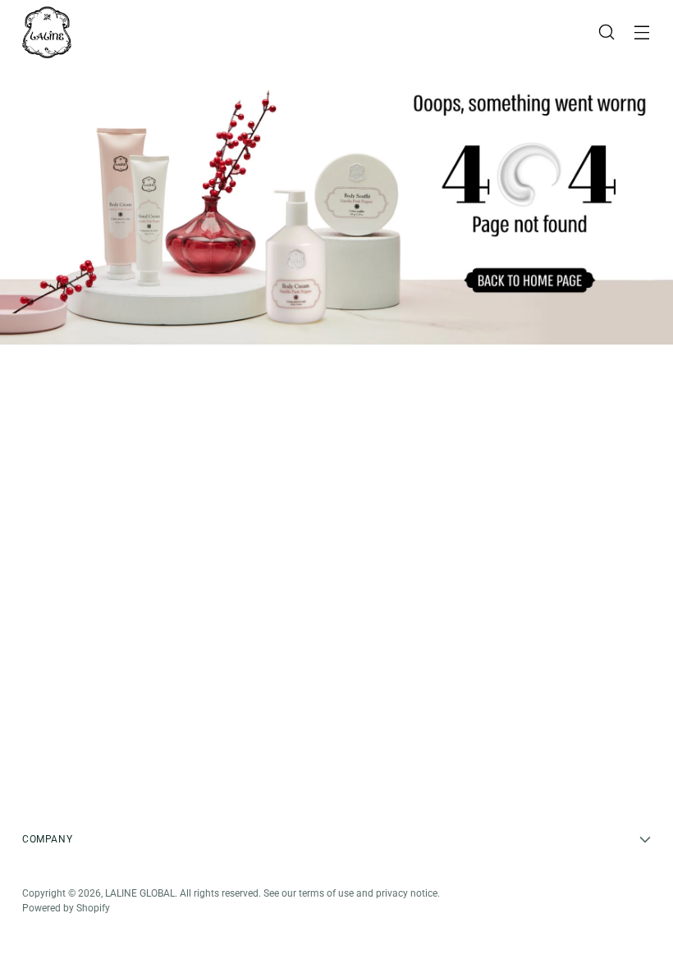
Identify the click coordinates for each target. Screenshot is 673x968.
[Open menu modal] (642, 32)
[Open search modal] (607, 32)
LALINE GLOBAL (140, 893)
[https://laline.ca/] (336, 205)
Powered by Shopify (66, 908)
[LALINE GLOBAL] (46, 32)
